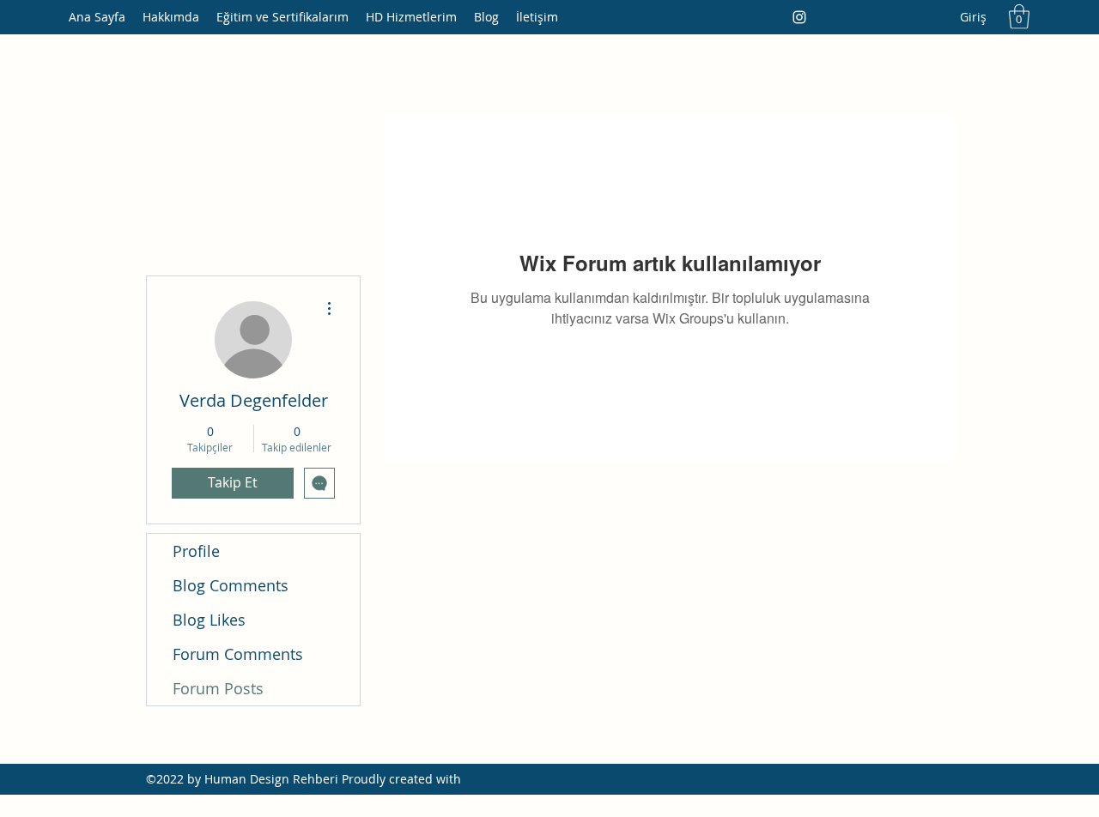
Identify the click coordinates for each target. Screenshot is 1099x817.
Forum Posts (218, 688)
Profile (196, 551)
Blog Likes (209, 619)
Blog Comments (230, 585)
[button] (1019, 16)
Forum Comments (238, 654)
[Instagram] (799, 17)
